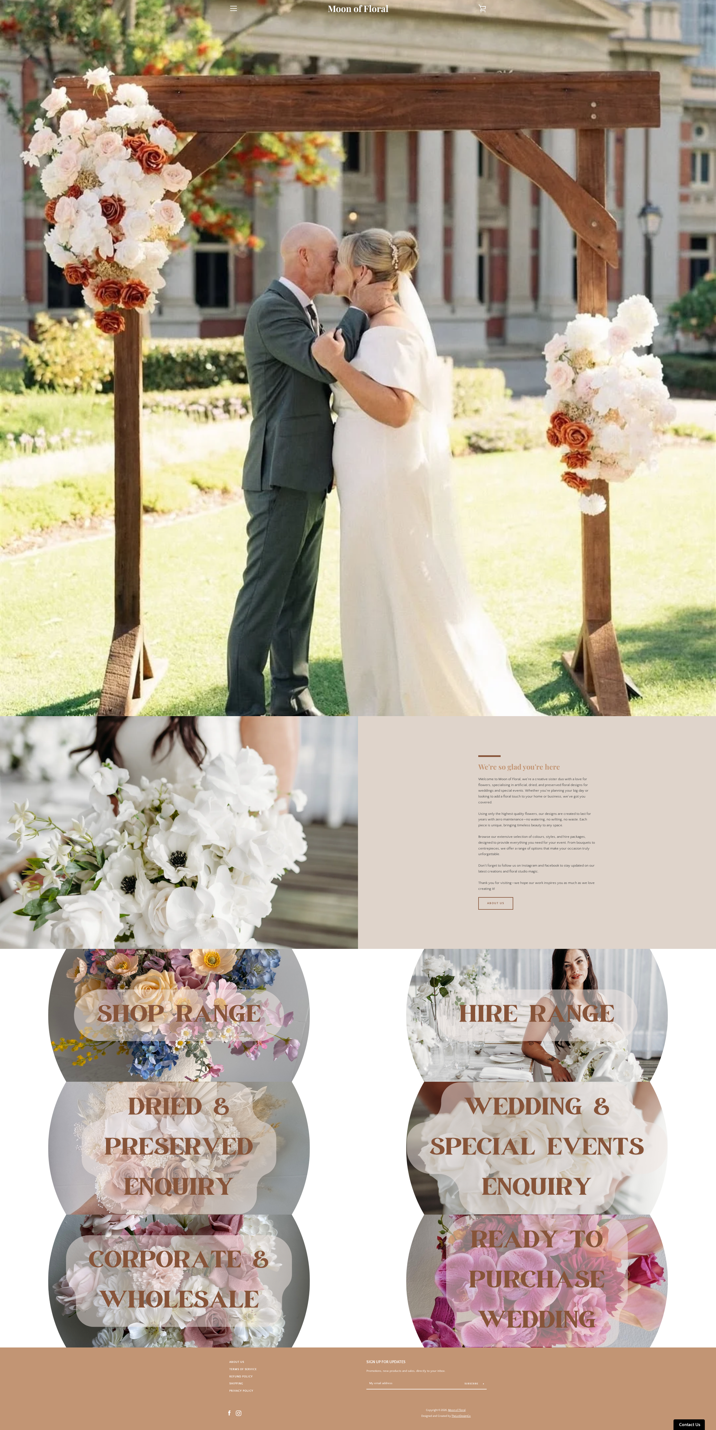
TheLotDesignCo (461, 1416)
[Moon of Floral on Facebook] (229, 1413)
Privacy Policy (241, 1390)
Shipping (236, 1383)
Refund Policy (241, 1376)
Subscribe (472, 1383)
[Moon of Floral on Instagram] (238, 1413)
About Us (495, 903)
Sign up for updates (386, 1362)
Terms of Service (243, 1369)
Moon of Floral (358, 8)
